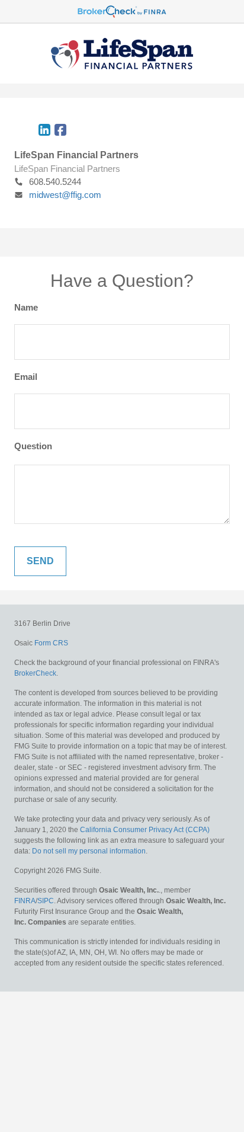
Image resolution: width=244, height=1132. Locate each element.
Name (26, 307)
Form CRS (51, 643)
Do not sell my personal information (89, 851)
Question (33, 446)
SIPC (45, 901)
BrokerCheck (35, 673)
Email (25, 377)
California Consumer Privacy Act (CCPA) (145, 830)
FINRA (25, 901)
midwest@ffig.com (65, 195)
